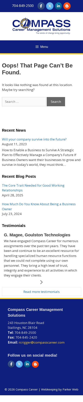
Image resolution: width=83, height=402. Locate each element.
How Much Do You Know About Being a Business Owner (39, 206)
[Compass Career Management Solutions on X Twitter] (49, 6)
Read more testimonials (41, 291)
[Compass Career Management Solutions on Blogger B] (67, 6)
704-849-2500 (23, 5)
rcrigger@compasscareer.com (41, 342)
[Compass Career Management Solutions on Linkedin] (58, 6)
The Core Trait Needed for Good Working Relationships (33, 188)
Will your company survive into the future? (34, 139)
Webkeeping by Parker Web (59, 389)
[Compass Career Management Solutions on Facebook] (41, 6)
